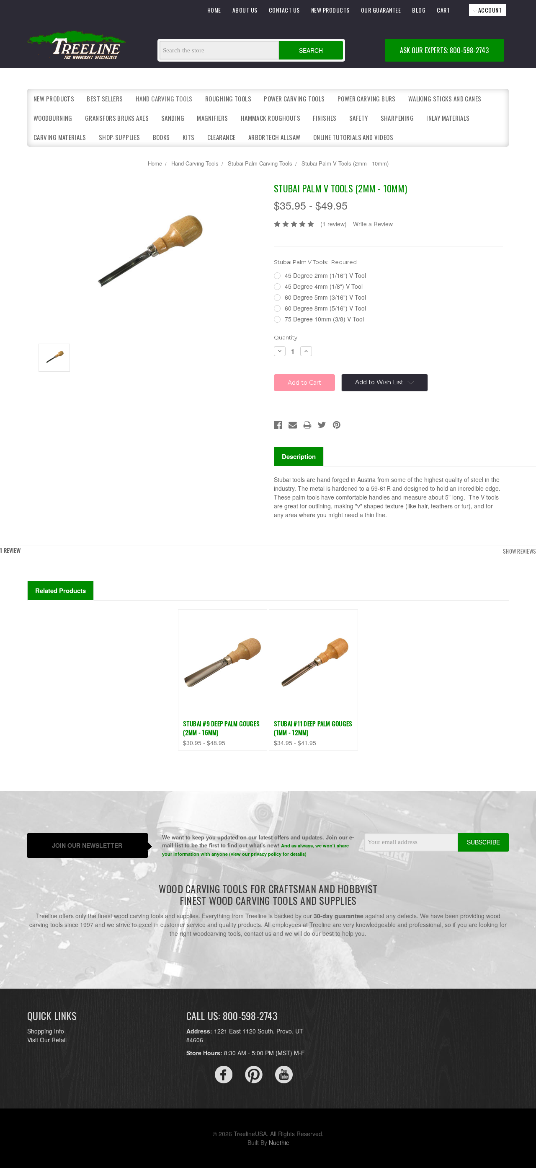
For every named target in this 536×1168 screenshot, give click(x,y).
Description (299, 456)
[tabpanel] (222, 680)
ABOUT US (245, 9)
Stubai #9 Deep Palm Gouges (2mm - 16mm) (221, 728)
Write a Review (373, 224)
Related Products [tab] (60, 590)
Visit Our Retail (47, 1040)
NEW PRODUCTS (330, 9)
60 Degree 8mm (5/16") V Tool (325, 308)
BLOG (418, 9)
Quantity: (286, 337)
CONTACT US (284, 9)
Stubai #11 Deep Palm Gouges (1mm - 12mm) (313, 728)
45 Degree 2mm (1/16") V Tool (325, 275)
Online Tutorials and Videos (353, 137)
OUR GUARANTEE (381, 9)
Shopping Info (45, 1031)
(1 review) (333, 224)
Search (311, 50)
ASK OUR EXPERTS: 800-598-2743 (444, 50)
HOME (214, 9)
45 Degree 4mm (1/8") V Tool (324, 286)
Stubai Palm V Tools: (315, 262)
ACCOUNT (489, 9)
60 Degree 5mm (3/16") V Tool (325, 297)
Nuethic (279, 1142)
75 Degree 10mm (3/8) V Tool (324, 319)
